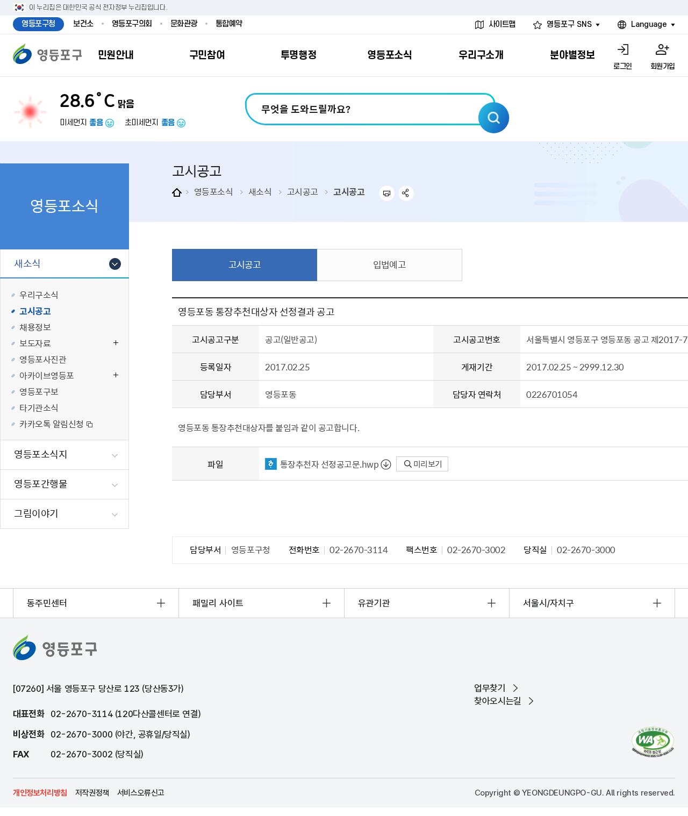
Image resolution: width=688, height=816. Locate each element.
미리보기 (427, 464)
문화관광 (183, 23)
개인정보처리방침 (40, 793)
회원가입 (662, 66)
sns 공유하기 (406, 193)
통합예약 (229, 23)
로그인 (622, 66)
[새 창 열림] (652, 742)
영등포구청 (38, 23)
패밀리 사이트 (217, 603)
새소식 (260, 191)
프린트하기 (387, 193)
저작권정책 (92, 793)
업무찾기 (489, 688)
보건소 (83, 23)
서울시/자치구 (548, 603)
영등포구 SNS (569, 24)
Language (649, 24)
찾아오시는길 (497, 701)
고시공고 (302, 191)
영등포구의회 (132, 23)
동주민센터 (47, 603)
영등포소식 (213, 191)
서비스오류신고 (140, 793)
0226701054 (551, 394)
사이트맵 (502, 24)
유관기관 (374, 603)
